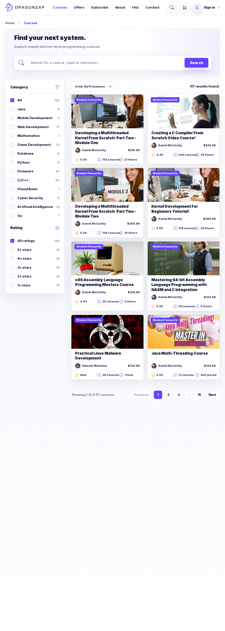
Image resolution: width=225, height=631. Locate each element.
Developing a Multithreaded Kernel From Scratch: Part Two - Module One (105, 138)
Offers (79, 7)
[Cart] (184, 7)
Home (10, 23)
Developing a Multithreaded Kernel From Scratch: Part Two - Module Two (105, 211)
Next (212, 395)
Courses (60, 7)
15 (199, 395)
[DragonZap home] (24, 7)
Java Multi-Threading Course (179, 353)
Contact (152, 7)
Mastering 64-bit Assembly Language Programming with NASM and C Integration (179, 285)
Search (196, 63)
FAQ (135, 7)
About (120, 7)
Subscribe (99, 7)
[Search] (172, 7)
